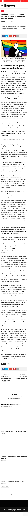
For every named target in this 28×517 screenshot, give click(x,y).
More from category (7, 406)
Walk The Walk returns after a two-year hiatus (13, 26)
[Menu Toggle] (2, 5)
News (2, 10)
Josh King (3, 21)
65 (8, 363)
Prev (3, 486)
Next (7, 486)
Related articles (6, 404)
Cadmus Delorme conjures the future (11, 31)
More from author (16, 404)
